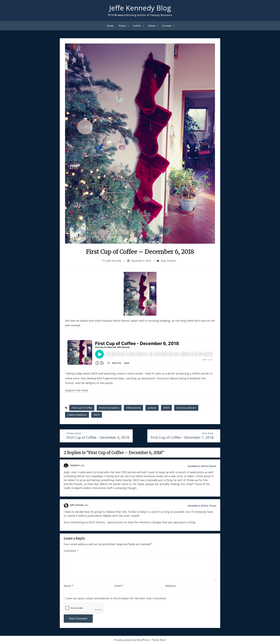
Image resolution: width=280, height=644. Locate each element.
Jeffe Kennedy (113, 260)
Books (122, 25)
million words (133, 407)
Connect (166, 25)
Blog (163, 260)
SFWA (166, 407)
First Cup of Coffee (82, 407)
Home (110, 25)
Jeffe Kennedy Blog (140, 8)
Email (119, 585)
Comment (71, 550)
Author (137, 25)
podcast (152, 407)
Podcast (171, 260)
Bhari (163, 640)
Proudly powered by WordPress (131, 640)
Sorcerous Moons (186, 407)
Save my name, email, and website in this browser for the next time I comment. (116, 598)
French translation (109, 407)
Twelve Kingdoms (77, 414)
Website (170, 585)
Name (68, 585)
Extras (151, 25)
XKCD (97, 414)
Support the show (76, 390)
